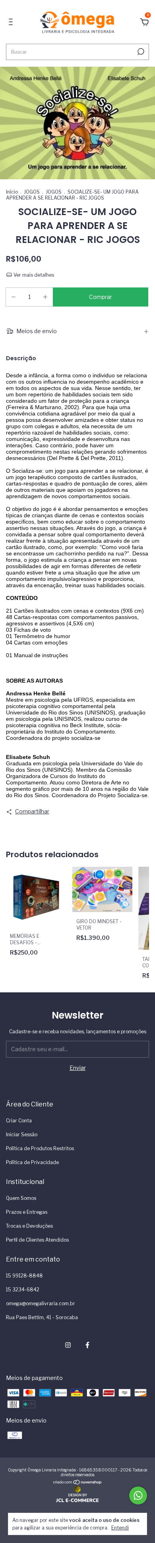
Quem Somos (21, 1198)
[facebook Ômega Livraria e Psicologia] (87, 1345)
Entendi (120, 1528)
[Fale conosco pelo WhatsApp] (138, 1495)
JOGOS (32, 192)
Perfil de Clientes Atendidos (37, 1240)
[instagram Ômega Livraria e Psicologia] (68, 1345)
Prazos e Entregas (26, 1212)
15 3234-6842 (22, 1290)
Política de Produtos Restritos (40, 1148)
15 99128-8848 (24, 1276)
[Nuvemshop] (78, 1482)
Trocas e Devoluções (29, 1226)
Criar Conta (19, 1121)
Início (12, 192)
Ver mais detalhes (33, 275)
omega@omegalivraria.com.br (40, 1303)
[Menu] (12, 23)
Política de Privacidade (32, 1162)
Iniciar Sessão (21, 1134)
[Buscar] (140, 51)
